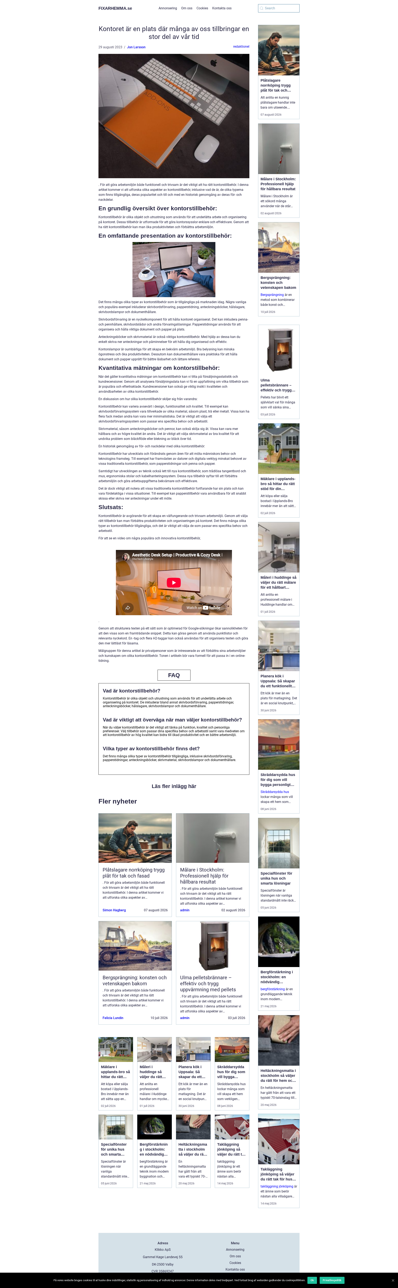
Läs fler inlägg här (174, 786)
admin (184, 910)
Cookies (202, 8)
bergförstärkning (273, 989)
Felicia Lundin (113, 1018)
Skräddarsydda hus (275, 792)
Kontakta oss (222, 8)
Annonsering (168, 8)
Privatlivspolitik (332, 1280)
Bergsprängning (272, 295)
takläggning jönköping (277, 1186)
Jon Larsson (136, 47)
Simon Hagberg (114, 910)
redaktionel (241, 46)
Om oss (186, 8)
